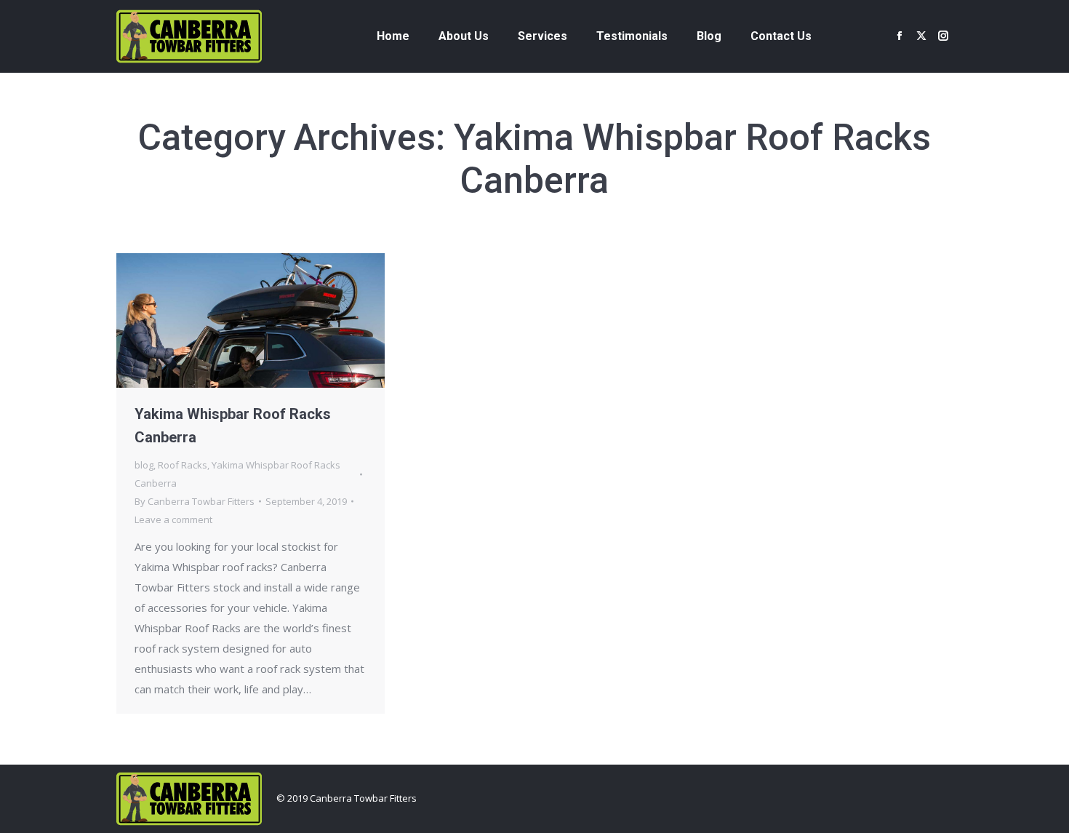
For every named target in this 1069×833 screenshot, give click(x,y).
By (195, 501)
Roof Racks (182, 464)
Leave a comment (173, 519)
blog (144, 464)
